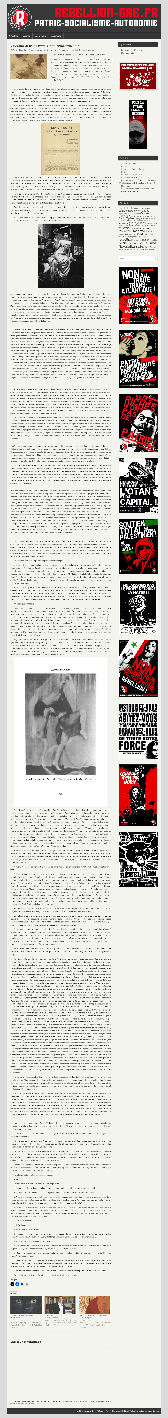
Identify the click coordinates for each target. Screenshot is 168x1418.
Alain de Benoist (126, 208)
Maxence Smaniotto (132, 231)
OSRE (140, 234)
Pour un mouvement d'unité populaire (137, 189)
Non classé (126, 186)
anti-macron (139, 208)
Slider (123, 243)
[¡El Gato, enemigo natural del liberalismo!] (26, 1305)
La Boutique (56, 36)
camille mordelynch (130, 210)
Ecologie (137, 218)
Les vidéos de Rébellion (131, 50)
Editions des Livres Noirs (131, 175)
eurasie (145, 218)
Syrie (147, 247)
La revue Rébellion (129, 177)
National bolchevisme (127, 234)
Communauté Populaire (139, 216)
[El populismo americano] (60, 1305)
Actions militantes (128, 163)
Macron (124, 228)
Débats (124, 172)
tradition (126, 249)
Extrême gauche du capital (129, 221)
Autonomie (149, 208)
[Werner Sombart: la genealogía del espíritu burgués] (94, 1305)
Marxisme (145, 228)
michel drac (149, 231)
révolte (136, 240)
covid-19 (151, 216)
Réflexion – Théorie (129, 191)
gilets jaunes (137, 223)
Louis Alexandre (137, 225)
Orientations (40, 36)
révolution (143, 239)
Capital (146, 210)
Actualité (125, 166)
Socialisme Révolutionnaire (137, 245)
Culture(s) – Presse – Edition (133, 169)
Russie (141, 236)
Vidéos (124, 194)
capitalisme (123, 214)
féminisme (123, 223)
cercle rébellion (134, 214)
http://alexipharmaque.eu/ (42, 1175)
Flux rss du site (127, 53)
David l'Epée (126, 218)
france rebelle (144, 221)
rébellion (126, 239)
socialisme (133, 243)
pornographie (133, 237)
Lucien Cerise (149, 225)
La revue (26, 36)
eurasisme (152, 219)
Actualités (13, 36)
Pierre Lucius (149, 234)
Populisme (123, 236)
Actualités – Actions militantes (148, 1411)
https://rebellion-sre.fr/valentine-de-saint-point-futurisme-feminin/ (49, 1275)
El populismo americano (54, 1315)
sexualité (153, 240)
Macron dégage (135, 228)
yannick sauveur (137, 249)
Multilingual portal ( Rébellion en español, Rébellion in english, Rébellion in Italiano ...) (61, 50)
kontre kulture (127, 225)
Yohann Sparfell (150, 249)
